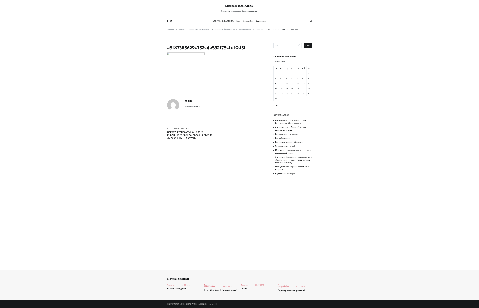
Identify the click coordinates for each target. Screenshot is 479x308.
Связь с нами (261, 21)
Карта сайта (248, 21)
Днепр (244, 289)
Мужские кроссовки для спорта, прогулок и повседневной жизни (293, 151)
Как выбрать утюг (282, 138)
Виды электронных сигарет (286, 134)
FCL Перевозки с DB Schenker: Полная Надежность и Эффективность (290, 121)
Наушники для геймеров (285, 174)
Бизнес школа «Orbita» (239, 6)
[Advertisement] (292, 198)
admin (188, 101)
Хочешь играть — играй (285, 146)
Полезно (170, 285)
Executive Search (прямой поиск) (220, 290)
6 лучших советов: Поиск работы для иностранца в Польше (290, 128)
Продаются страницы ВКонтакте (289, 142)
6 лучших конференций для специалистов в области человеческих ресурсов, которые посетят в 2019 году (293, 160)
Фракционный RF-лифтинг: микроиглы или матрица (292, 168)
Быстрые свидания (176, 289)
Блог (238, 21)
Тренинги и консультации (209, 286)
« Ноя (275, 105)
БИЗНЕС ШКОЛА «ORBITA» (223, 21)
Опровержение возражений (291, 290)
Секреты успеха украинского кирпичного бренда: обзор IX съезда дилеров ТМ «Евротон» (189, 133)
